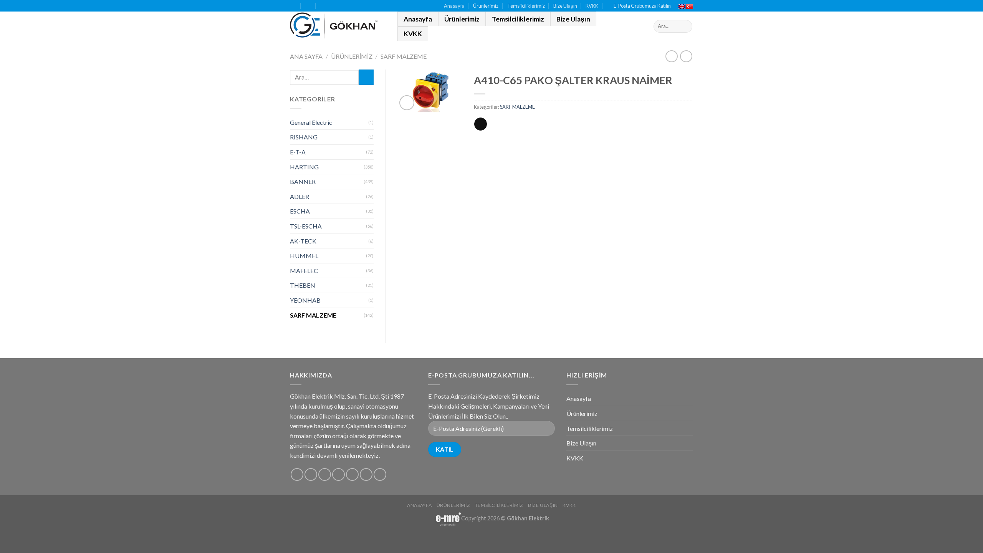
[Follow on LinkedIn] (366, 474)
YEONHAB (305, 300)
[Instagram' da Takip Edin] (310, 474)
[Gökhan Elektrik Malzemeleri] (338, 26)
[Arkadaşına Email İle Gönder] (480, 124)
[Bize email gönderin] (338, 474)
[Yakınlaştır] (406, 102)
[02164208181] (323, 6)
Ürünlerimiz (485, 6)
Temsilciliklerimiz (526, 6)
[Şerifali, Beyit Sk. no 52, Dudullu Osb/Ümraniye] (293, 6)
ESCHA (300, 211)
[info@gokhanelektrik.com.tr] (308, 6)
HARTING (304, 167)
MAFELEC (304, 270)
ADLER (299, 196)
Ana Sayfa (306, 56)
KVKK (592, 6)
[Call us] (352, 474)
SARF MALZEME (404, 56)
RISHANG (304, 137)
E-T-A (298, 152)
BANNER (303, 181)
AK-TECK (303, 241)
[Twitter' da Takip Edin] (324, 474)
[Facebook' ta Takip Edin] (297, 474)
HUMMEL (304, 255)
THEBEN (302, 285)
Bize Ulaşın (565, 6)
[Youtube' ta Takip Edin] (380, 474)
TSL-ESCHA (306, 226)
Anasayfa (454, 6)
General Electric (311, 122)
